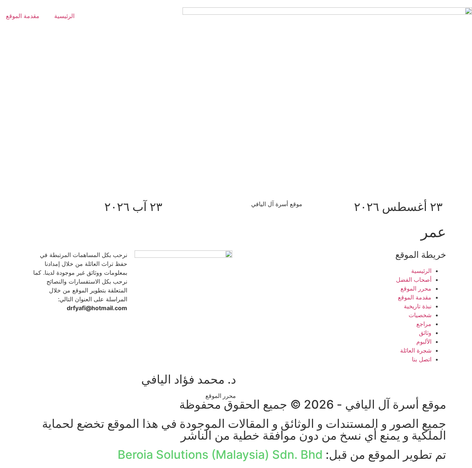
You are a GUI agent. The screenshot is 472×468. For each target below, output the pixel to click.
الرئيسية (64, 16)
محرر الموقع (415, 288)
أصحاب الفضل (413, 279)
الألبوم (423, 341)
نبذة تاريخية (417, 306)
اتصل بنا (421, 359)
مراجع (423, 323)
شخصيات (420, 315)
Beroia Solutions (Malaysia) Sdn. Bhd (220, 454)
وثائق (425, 332)
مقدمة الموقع (414, 297)
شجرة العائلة (415, 350)
